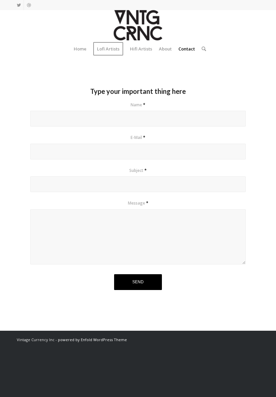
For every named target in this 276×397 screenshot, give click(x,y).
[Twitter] (19, 5)
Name (138, 105)
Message (138, 203)
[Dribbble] (29, 5)
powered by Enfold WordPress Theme (92, 339)
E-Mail (138, 137)
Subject (138, 170)
